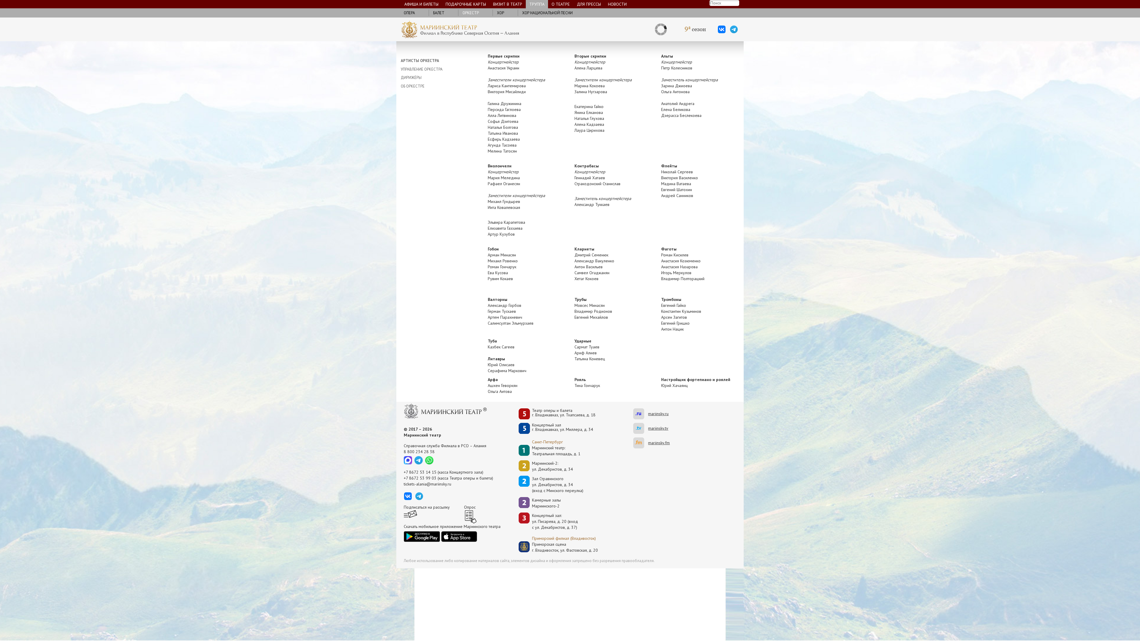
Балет (438, 12)
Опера (409, 12)
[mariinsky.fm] (640, 442)
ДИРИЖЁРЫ (411, 77)
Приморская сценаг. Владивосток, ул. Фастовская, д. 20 (558, 547)
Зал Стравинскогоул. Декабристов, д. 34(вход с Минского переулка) (557, 484)
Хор (500, 12)
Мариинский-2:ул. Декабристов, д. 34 (552, 466)
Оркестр (471, 12)
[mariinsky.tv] (640, 428)
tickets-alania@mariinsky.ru (427, 484)
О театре (561, 4)
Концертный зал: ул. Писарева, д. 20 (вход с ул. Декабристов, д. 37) (555, 521)
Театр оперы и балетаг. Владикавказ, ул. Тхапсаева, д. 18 (564, 413)
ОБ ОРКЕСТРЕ (413, 86)
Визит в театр (507, 4)
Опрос (470, 507)
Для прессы (589, 4)
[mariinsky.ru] (640, 413)
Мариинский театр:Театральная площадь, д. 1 (556, 450)
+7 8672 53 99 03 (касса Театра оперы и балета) (448, 478)
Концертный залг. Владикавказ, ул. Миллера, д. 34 (562, 427)
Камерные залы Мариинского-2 (546, 503)
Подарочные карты (466, 4)
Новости (617, 4)
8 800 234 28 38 (419, 451)
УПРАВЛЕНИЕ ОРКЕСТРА (422, 69)
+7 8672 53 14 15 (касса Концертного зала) (443, 472)
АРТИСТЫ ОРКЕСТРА (420, 60)
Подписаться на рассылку (427, 507)
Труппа (536, 4)
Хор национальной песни (547, 12)
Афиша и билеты (421, 4)
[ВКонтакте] (721, 29)
